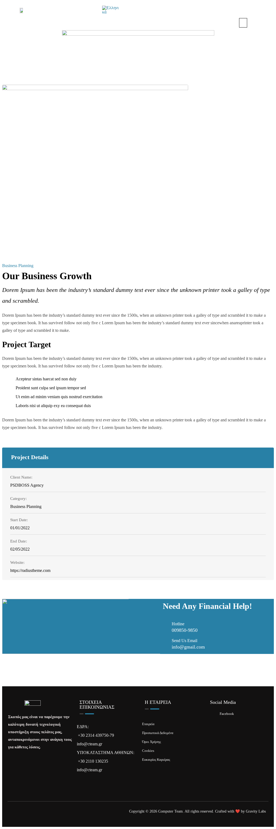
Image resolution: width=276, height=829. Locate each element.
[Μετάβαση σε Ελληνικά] (110, 10)
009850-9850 (185, 630)
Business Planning (17, 265)
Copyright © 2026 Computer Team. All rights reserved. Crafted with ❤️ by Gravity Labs (197, 811)
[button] (243, 23)
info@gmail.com (188, 647)
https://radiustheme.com (30, 570)
